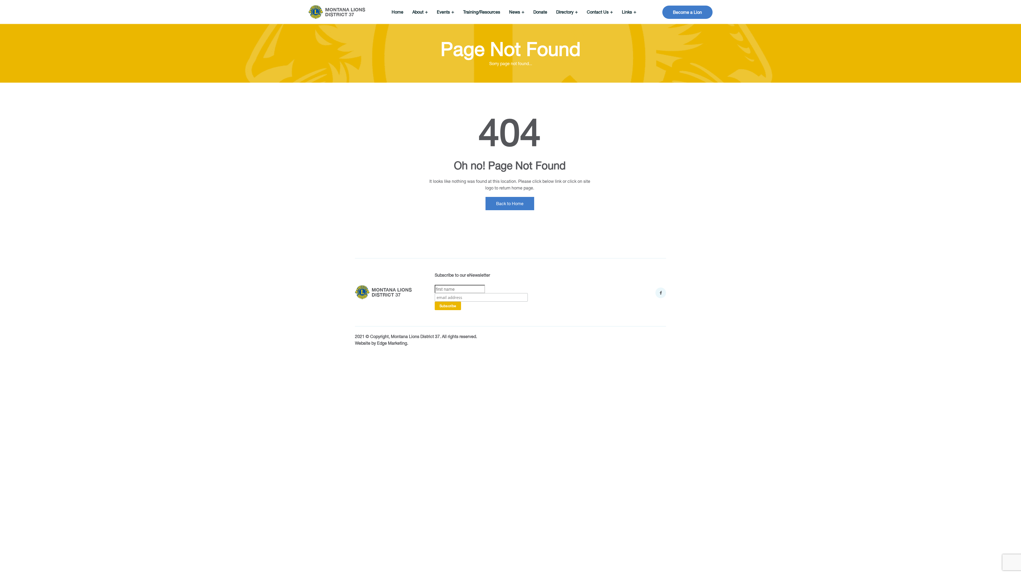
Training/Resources (481, 11)
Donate (540, 11)
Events (444, 11)
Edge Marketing (392, 342)
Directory (565, 11)
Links (627, 11)
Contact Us (598, 11)
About (418, 11)
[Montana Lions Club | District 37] (336, 12)
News (515, 11)
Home (397, 11)
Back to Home (510, 203)
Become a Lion (687, 12)
